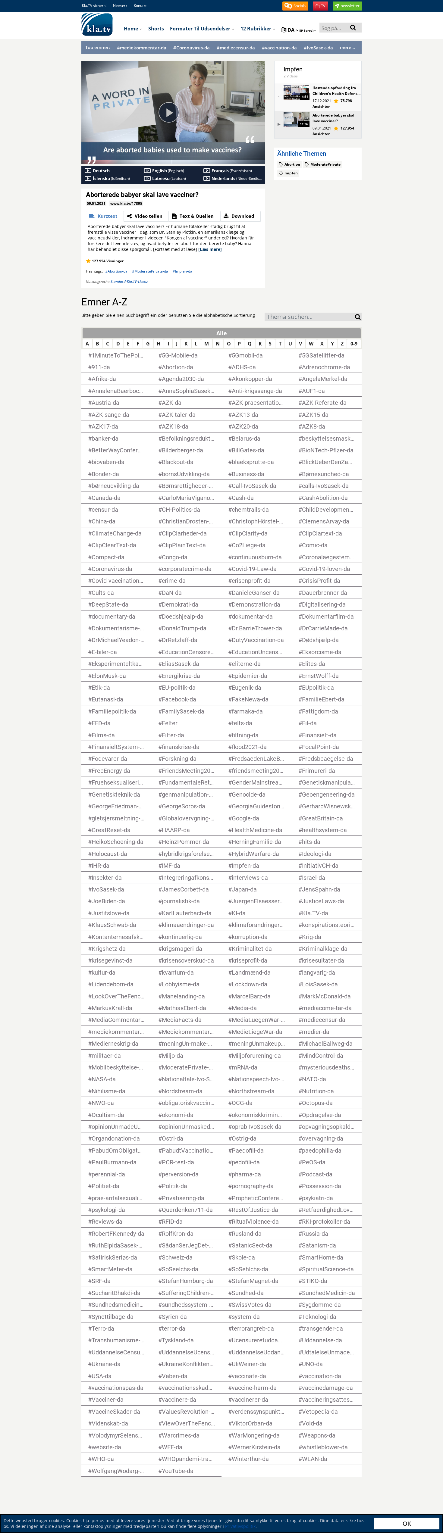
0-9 (353, 343)
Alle (221, 333)
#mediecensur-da (236, 48)
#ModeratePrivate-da (150, 271)
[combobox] (310, 317)
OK (407, 1523)
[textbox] (310, 318)
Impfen (293, 69)
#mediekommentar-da (141, 48)
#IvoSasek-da (318, 48)
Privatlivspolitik (240, 1526)
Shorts (156, 28)
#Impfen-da (182, 271)
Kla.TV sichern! (94, 5)
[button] (295, 6)
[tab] (105, 216)
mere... (347, 47)
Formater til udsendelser (200, 28)
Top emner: (97, 47)
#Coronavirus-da (191, 48)
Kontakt (140, 5)
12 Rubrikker (256, 28)
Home (131, 28)
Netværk (120, 5)
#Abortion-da (116, 271)
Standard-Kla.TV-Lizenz (129, 281)
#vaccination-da (279, 48)
